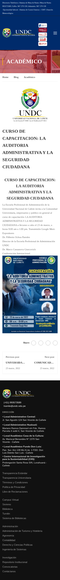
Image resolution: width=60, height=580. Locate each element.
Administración (10, 526)
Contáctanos (9, 571)
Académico (29, 77)
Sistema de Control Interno (30, 10)
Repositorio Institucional (14, 562)
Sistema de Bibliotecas (14, 518)
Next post (49, 357)
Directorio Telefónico (10, 3)
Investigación (9, 557)
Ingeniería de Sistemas (14, 549)
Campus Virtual (10, 499)
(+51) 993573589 (12, 402)
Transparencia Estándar (14, 473)
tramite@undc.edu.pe (15, 406)
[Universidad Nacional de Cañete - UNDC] (18, 33)
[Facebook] (33, 343)
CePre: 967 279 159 (19, 6)
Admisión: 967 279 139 (37, 6)
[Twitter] (40, 343)
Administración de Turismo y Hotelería (22, 531)
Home (5, 77)
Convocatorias (10, 566)
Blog (16, 77)
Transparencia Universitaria (16, 477)
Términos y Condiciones (15, 482)
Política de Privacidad (13, 487)
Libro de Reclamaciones (15, 491)
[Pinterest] (48, 343)
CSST (43, 10)
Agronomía (8, 535)
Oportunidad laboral (10, 10)
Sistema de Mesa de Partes (29, 3)
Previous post (12, 357)
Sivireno (6, 504)
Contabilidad (8, 540)
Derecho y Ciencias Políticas (17, 544)
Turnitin (6, 513)
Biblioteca (7, 509)
